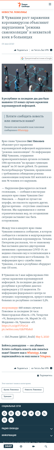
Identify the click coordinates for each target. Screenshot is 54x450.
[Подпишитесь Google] (4, 413)
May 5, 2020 (42, 337)
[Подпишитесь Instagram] (37, 413)
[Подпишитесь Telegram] (31, 413)
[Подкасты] (4, 420)
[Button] (21, 50)
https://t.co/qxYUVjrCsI (15, 326)
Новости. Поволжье (14, 12)
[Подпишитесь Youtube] (24, 413)
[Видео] (33, 446)
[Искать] (46, 446)
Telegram (45, 356)
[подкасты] (21, 446)
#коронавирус (10, 308)
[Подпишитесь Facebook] (11, 413)
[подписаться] (11, 420)
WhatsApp (23, 130)
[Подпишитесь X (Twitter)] (18, 413)
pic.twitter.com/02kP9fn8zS (17, 329)
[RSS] (44, 413)
